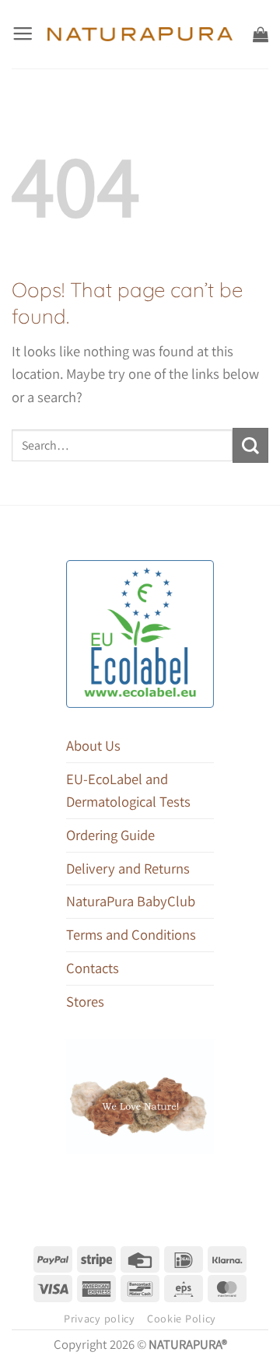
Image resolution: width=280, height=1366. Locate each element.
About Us (93, 745)
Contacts (92, 967)
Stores (85, 1001)
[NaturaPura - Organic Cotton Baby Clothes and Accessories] (140, 34)
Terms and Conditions (131, 934)
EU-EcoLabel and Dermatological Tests (128, 790)
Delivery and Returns (128, 868)
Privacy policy (99, 1319)
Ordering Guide (110, 834)
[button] (22, 34)
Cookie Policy (181, 1319)
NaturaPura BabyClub (130, 900)
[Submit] (250, 445)
